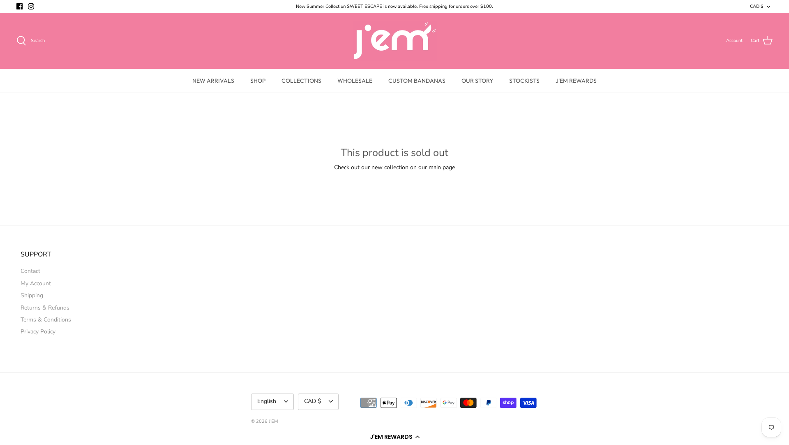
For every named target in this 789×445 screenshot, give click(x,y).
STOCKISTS (524, 80)
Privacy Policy (38, 331)
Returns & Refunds (45, 308)
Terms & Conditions (46, 320)
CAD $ (757, 6)
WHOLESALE (354, 80)
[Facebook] (19, 6)
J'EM (273, 421)
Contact (30, 271)
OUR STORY (477, 80)
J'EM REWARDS (576, 80)
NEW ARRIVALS (213, 80)
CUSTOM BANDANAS (416, 80)
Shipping (32, 295)
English (266, 401)
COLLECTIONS (301, 80)
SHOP (257, 80)
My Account (36, 283)
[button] (394, 437)
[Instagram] (31, 6)
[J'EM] (395, 41)
